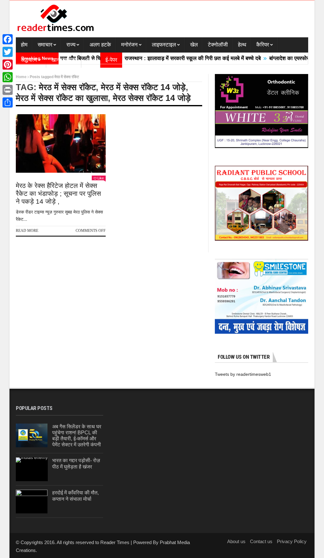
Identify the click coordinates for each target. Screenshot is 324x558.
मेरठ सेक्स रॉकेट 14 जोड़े (152, 98)
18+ (90, 60)
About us (236, 541)
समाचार (45, 45)
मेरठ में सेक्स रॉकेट (67, 87)
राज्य (70, 45)
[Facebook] (7, 39)
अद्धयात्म (29, 60)
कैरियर (262, 45)
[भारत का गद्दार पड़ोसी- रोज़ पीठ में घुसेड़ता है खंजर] (32, 469)
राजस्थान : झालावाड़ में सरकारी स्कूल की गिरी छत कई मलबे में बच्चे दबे (181, 58)
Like (100, 178)
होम (24, 45)
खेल (194, 45)
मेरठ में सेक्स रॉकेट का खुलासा (62, 98)
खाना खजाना (63, 60)
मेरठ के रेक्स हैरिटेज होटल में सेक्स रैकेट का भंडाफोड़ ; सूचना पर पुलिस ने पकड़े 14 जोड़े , (58, 193)
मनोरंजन (129, 45)
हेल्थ (242, 45)
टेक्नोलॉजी (218, 45)
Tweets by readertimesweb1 (243, 374)
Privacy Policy (292, 541)
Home (21, 77)
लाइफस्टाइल (164, 45)
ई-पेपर (111, 60)
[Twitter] (7, 52)
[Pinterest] (7, 64)
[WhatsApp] (7, 77)
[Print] (7, 90)
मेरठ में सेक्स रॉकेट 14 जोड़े (143, 87)
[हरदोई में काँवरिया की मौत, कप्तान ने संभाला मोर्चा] (31, 501)
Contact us (261, 541)
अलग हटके (100, 45)
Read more (27, 230)
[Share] (7, 102)
